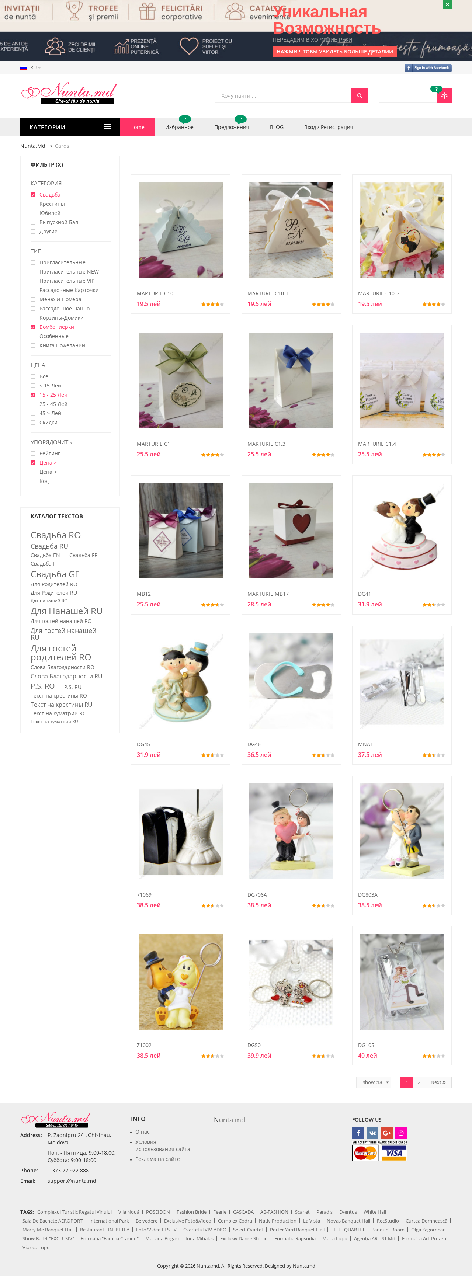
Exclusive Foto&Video (187, 1220)
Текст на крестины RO (59, 695)
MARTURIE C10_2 (379, 293)
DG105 (366, 1045)
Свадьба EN (45, 555)
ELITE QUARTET (348, 1229)
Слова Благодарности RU (67, 676)
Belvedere (146, 1220)
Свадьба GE (55, 574)
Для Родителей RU (54, 592)
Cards (62, 145)
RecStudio (388, 1220)
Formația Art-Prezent (425, 1238)
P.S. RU (72, 687)
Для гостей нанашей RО (61, 621)
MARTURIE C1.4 (377, 443)
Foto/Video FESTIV (156, 1229)
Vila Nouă (128, 1212)
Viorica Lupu (36, 1247)
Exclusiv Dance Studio (244, 1238)
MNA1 (365, 744)
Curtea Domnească (426, 1220)
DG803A (368, 894)
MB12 (144, 593)
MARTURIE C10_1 (268, 293)
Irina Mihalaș (199, 1238)
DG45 (143, 744)
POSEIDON (158, 1212)
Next (436, 1082)
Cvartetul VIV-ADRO (204, 1229)
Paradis (324, 1212)
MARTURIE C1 (153, 443)
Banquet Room (388, 1229)
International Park (109, 1220)
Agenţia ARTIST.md (374, 1238)
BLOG (277, 127)
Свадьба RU (49, 546)
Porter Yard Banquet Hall (297, 1229)
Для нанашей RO (49, 601)
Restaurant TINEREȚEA (104, 1229)
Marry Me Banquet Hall (47, 1229)
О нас (142, 1131)
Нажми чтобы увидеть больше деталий (335, 51)
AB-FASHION (274, 1212)
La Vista (311, 1220)
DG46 (254, 744)
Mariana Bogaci (162, 1238)
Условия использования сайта (162, 1145)
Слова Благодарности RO (62, 667)
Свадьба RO (56, 535)
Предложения (231, 124)
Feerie (219, 1212)
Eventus (348, 1212)
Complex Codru (235, 1220)
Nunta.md (32, 145)
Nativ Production (277, 1220)
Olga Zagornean (428, 1229)
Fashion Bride (191, 1212)
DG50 (254, 1045)
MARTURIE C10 (155, 293)
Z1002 (144, 1045)
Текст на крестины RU (62, 704)
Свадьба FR (83, 555)
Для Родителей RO (54, 584)
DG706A (257, 894)
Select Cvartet (248, 1229)
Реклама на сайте (157, 1158)
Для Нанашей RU (67, 610)
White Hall (375, 1212)
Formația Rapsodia (295, 1238)
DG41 (364, 593)
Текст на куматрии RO (59, 713)
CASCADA (243, 1212)
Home (137, 127)
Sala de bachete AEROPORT (52, 1220)
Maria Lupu (334, 1238)
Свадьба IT (44, 563)
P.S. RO (43, 686)
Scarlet (302, 1212)
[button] (32, 67)
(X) (59, 164)
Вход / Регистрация (328, 127)
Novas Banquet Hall (348, 1220)
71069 (144, 894)
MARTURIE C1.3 (266, 443)
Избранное (179, 124)
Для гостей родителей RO (61, 652)
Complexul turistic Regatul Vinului (74, 1212)
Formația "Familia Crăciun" (110, 1238)
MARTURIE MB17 (268, 593)
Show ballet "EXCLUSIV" (48, 1238)
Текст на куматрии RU (54, 721)
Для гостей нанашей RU (63, 633)
